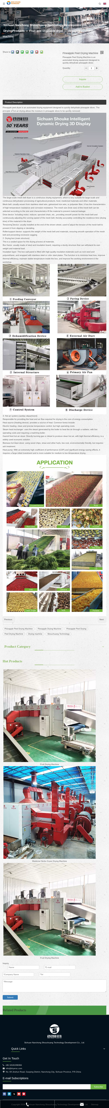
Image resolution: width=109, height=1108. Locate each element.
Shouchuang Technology (58, 634)
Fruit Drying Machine (49, 764)
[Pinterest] (24, 1094)
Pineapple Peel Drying (76, 629)
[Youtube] (19, 1094)
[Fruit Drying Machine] (49, 715)
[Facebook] (4, 1094)
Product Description (14, 102)
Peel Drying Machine (14, 634)
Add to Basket (83, 87)
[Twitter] (14, 1094)
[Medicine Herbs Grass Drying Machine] (49, 812)
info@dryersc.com (14, 1068)
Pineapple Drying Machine (49, 629)
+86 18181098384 (13, 1065)
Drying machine (35, 634)
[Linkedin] (9, 1094)
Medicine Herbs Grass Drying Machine (49, 861)
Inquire (82, 79)
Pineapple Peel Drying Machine (19, 629)
